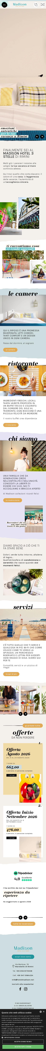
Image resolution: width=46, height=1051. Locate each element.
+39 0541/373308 (24, 971)
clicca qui (41, 1035)
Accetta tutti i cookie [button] (23, 1047)
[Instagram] (25, 989)
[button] (23, 1037)
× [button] (43, 1012)
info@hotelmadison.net (23, 980)
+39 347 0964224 (25, 975)
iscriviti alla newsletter (23, 984)
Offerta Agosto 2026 (18, 752)
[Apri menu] (4, 5)
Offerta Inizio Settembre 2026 (21, 814)
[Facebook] (20, 989)
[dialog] (23, 1030)
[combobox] (41, 1012)
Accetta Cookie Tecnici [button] (23, 1042)
